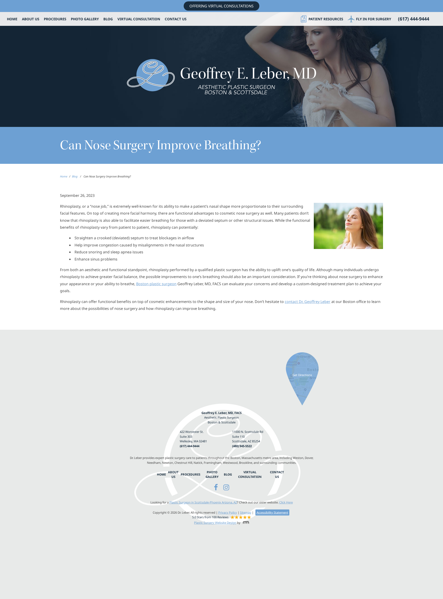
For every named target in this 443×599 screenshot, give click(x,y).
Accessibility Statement (272, 512)
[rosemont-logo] (245, 523)
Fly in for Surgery (373, 19)
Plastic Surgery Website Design (215, 523)
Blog (108, 19)
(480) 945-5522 (242, 446)
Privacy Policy (227, 512)
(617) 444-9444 (189, 446)
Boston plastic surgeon (156, 283)
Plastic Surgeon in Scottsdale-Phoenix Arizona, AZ (203, 502)
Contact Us (175, 19)
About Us (30, 19)
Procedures (55, 19)
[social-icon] (216, 487)
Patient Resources (325, 19)
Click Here (286, 502)
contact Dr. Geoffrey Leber (307, 301)
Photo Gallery (85, 19)
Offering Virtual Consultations (221, 6)
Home (12, 19)
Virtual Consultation (138, 19)
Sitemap (245, 512)
